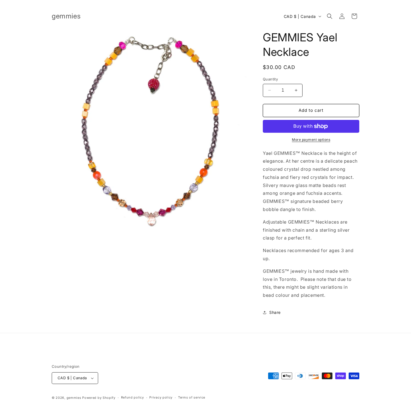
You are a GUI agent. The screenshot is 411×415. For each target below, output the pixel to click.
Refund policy (132, 397)
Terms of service (191, 397)
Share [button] (275, 312)
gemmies (74, 398)
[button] (329, 16)
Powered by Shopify (98, 398)
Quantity (270, 79)
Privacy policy (161, 397)
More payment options (311, 139)
